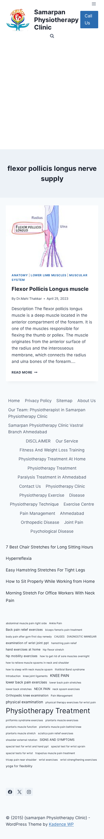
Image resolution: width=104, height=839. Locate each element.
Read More (24, 372)
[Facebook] (10, 792)
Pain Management (37, 513)
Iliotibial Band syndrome (70, 669)
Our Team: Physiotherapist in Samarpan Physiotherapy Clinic (46, 413)
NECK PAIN (42, 689)
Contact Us (30, 486)
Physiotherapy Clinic (65, 486)
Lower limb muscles (49, 275)
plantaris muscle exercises (61, 720)
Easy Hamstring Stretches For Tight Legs (45, 570)
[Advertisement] (52, 95)
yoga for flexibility (19, 766)
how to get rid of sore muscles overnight (64, 656)
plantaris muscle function (21, 726)
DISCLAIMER (38, 441)
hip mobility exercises (21, 656)
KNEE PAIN (59, 675)
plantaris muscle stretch (21, 733)
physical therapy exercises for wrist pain (70, 702)
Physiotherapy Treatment (52, 468)
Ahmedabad (72, 513)
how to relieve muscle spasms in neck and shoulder (37, 662)
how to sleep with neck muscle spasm (29, 669)
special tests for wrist (19, 753)
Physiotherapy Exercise (41, 495)
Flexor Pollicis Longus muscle (50, 289)
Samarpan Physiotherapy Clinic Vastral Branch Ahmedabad (45, 428)
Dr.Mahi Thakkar (29, 298)
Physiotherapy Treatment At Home (52, 459)
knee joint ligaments (35, 676)
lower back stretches (19, 689)
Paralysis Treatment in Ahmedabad (52, 477)
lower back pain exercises (26, 682)
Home (14, 400)
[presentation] (52, 236)
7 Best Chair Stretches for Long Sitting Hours (49, 547)
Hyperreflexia (19, 558)
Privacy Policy (38, 400)
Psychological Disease (52, 531)
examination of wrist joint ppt (27, 643)
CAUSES (59, 636)
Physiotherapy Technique (34, 504)
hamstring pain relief (64, 643)
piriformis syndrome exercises (24, 720)
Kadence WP (61, 824)
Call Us (88, 19)
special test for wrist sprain (68, 746)
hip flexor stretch (53, 649)
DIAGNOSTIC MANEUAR (82, 636)
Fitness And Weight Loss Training (52, 450)
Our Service (67, 441)
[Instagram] (29, 792)
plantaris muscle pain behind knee (60, 726)
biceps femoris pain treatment (63, 629)
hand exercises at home (23, 649)
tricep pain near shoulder (21, 759)
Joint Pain (73, 522)
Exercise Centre (79, 504)
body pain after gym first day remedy (29, 636)
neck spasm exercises (66, 689)
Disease (77, 495)
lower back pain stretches (65, 682)
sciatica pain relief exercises (55, 733)
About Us (86, 400)
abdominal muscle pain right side (26, 623)
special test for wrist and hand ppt (27, 746)
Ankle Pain (55, 623)
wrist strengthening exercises (78, 759)
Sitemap (64, 400)
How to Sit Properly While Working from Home (50, 581)
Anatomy (20, 275)
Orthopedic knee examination (27, 695)
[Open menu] (93, 3)
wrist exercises (48, 759)
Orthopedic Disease (40, 522)
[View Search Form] (52, 36)
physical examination (24, 702)
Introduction (13, 676)
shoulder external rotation (21, 740)
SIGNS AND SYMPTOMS (57, 740)
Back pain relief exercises (24, 629)
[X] (19, 792)
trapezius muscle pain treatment (55, 753)
